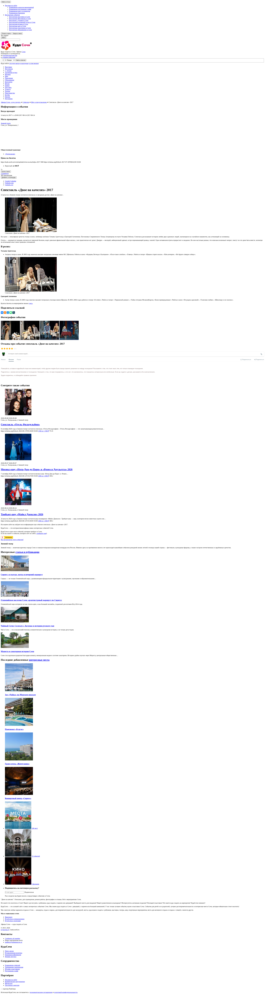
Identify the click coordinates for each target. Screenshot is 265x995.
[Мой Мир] (8, 312)
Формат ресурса (10, 957)
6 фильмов (35, 884)
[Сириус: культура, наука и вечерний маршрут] (15, 570)
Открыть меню (6, 33)
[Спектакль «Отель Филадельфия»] (132, 402)
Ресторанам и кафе (11, 971)
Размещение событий (12, 965)
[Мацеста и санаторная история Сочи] (15, 647)
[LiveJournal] (13, 312)
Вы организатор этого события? (12, 540)
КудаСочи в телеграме (13, 921)
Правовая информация (13, 955)
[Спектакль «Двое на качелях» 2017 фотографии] (10, 339)
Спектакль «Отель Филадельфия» (20, 424)
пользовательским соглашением (41, 992)
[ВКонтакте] (2, 312)
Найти (3, 37)
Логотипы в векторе (12, 985)
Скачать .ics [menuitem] (9, 185)
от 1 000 (43, 476)
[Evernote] (11, 312)
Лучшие (11, 359)
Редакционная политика (13, 953)
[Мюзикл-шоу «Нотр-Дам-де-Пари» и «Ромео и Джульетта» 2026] (132, 447)
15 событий (36, 856)
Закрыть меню (17, 33)
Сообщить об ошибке (12, 938)
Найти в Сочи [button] (6, 2)
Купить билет (6, 171)
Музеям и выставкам (12, 969)
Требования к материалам (14, 967)
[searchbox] (132, 38)
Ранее (19, 359)
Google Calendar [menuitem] (10, 181)
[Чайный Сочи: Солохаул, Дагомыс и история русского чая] (15, 622)
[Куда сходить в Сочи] (23, 50)
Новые (3, 359)
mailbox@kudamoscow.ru (13, 942)
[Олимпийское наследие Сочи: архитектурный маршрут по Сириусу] (15, 596)
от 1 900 (43, 521)
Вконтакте (8, 917)
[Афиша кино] (18, 884)
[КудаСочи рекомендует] (18, 856)
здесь (31, 303)
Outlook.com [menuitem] (9, 183)
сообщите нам (41, 533)
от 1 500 (43, 431)
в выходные (24, 63)
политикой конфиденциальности (65, 992)
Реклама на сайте (11, 980)
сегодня (12, 63)
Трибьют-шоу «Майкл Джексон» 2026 (22, 514)
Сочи (23, 52)
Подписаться (29, 892)
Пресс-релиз (9, 951)
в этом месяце (34, 63)
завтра (17, 63)
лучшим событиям (8, 57)
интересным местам (10, 55)
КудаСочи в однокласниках (14, 919)
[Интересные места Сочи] (18, 828)
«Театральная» (10, 154)
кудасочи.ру (5, 930)
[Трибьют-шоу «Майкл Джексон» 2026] (132, 492)
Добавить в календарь (9, 177)
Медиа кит (9, 983)
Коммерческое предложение (15, 981)
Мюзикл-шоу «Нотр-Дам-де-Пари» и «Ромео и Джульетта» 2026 (36, 469)
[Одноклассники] (5, 312)
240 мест (35, 828)
